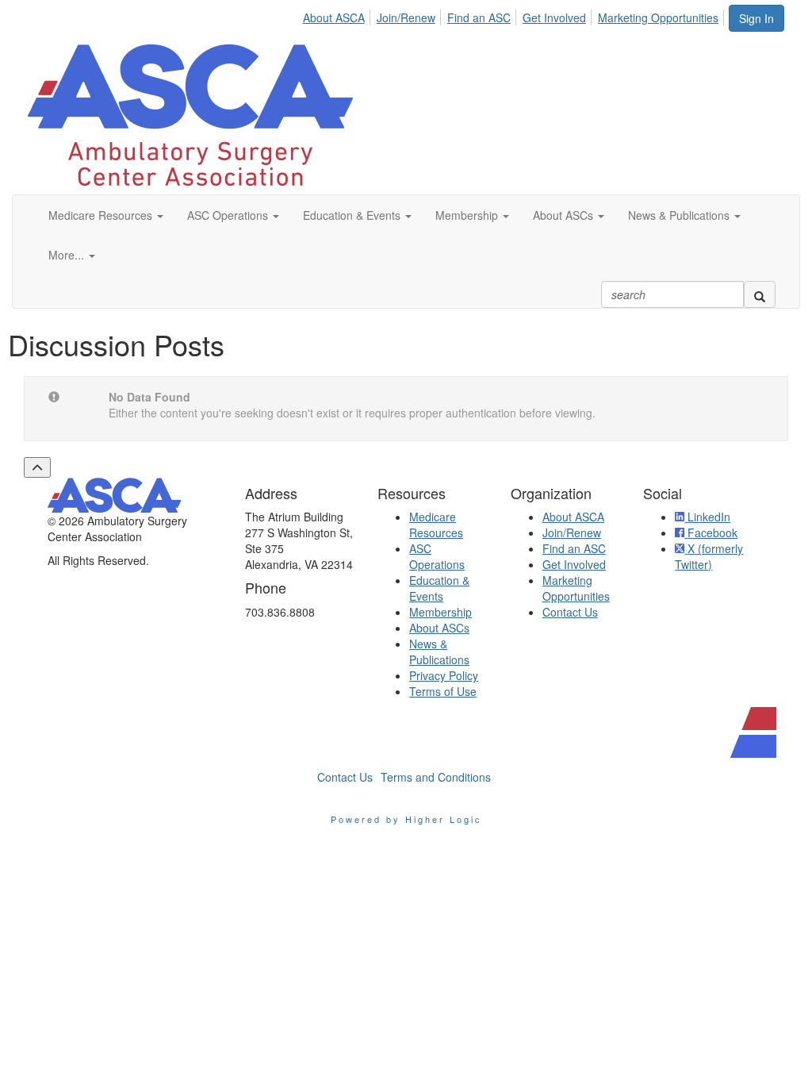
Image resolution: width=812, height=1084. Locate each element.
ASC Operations (437, 556)
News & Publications (439, 651)
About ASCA (334, 17)
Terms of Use (443, 691)
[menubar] (515, 15)
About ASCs (439, 628)
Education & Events (439, 588)
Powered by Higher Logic (406, 819)
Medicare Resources (436, 524)
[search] (760, 294)
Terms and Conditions (436, 777)
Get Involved (554, 17)
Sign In (756, 18)
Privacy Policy (443, 675)
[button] (105, 215)
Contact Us (570, 612)
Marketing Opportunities (658, 17)
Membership (440, 612)
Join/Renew (406, 17)
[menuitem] (338, 15)
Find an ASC (479, 17)
